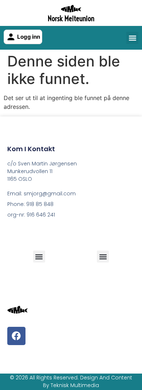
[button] (132, 38)
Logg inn (28, 36)
